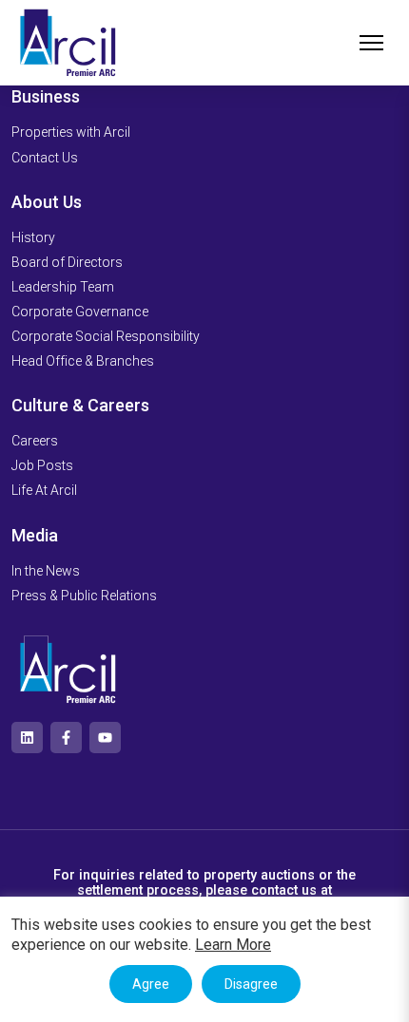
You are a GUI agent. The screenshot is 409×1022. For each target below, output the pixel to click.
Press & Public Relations (84, 595)
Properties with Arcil (70, 132)
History (33, 237)
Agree (150, 984)
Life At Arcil (44, 490)
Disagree (251, 984)
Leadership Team (62, 286)
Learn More (233, 945)
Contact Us (44, 157)
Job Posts (42, 465)
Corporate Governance (79, 311)
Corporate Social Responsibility (105, 336)
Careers (34, 440)
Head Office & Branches (82, 361)
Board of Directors (67, 262)
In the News (45, 570)
